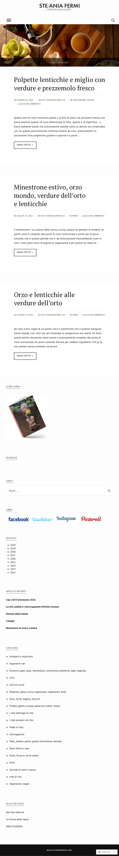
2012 (13, 572)
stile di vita (15, 776)
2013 (13, 569)
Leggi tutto (22, 146)
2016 (13, 558)
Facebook (11, 457)
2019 (13, 548)
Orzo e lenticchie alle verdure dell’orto (44, 298)
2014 (13, 565)
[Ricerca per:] (59, 490)
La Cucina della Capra (17, 819)
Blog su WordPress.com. (59, 850)
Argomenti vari (17, 663)
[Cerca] (110, 20)
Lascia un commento (29, 104)
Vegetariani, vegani (83, 100)
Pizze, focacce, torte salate (23, 755)
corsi (11, 677)
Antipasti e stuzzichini (21, 656)
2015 (13, 562)
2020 (13, 545)
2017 (13, 555)
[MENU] (9, 20)
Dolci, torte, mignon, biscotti (24, 699)
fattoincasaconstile (53, 100)
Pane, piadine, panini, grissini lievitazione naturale (35, 741)
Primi (75, 216)
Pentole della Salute (17, 613)
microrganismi (16, 734)
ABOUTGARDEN (14, 826)
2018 (13, 551)
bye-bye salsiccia (15, 812)
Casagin (10, 621)
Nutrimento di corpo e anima (21, 628)
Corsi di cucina (16, 684)
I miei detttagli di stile (21, 713)
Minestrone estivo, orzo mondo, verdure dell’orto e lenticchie (50, 195)
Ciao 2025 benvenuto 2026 (21, 599)
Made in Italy (16, 727)
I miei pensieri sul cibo (21, 720)
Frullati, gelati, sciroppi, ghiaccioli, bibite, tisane (34, 706)
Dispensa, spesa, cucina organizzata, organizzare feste (37, 691)
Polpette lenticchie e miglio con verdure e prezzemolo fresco (59, 83)
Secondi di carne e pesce (22, 769)
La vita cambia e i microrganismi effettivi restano (32, 606)
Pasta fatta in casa (19, 748)
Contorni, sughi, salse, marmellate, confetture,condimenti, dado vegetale (47, 670)
